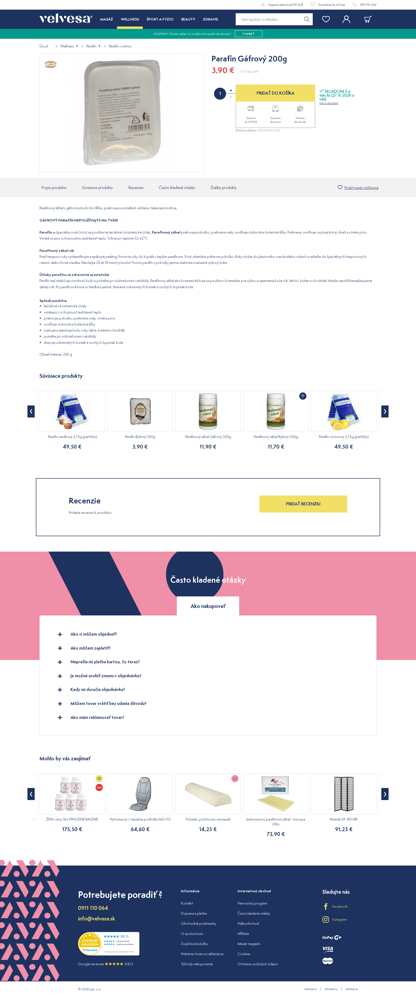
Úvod (43, 46)
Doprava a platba (194, 913)
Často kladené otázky (177, 187)
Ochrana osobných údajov (258, 964)
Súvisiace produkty (97, 187)
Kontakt (187, 903)
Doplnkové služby (194, 943)
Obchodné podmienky (198, 923)
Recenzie (135, 187)
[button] (31, 411)
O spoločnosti (192, 933)
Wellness (67, 46)
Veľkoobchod (248, 923)
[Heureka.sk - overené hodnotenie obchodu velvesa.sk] (108, 954)
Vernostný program (252, 903)
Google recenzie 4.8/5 (105, 964)
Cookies (244, 953)
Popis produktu (53, 187)
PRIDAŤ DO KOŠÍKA (275, 93)
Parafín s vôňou (120, 46)
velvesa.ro (351, 989)
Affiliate (243, 933)
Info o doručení (328, 103)
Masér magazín (249, 943)
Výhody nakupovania (197, 964)
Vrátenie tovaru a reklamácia (202, 953)
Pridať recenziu (303, 504)
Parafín (91, 46)
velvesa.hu (331, 989)
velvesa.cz (310, 989)
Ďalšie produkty (224, 187)
